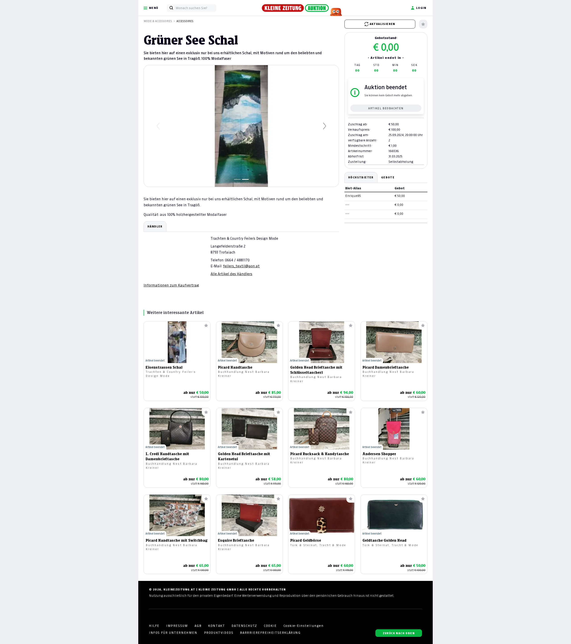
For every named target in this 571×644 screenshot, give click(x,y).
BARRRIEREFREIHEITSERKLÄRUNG (270, 632)
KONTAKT (216, 625)
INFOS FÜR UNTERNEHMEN (173, 632)
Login (421, 7)
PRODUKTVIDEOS (219, 632)
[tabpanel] (241, 254)
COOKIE (270, 625)
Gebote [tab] (388, 177)
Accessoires (184, 21)
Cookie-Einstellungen (303, 625)
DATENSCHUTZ (244, 625)
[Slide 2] (245, 179)
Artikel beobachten (385, 108)
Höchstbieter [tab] (361, 177)
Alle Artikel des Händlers (231, 274)
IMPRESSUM (177, 625)
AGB (197, 625)
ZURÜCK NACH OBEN (399, 633)
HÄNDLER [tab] (155, 226)
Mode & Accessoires (158, 21)
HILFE (154, 625)
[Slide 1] (237, 179)
